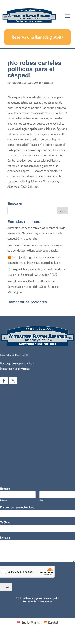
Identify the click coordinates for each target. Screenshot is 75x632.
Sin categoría (46, 82)
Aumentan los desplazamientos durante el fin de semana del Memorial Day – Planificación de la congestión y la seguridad (36, 233)
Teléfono (5, 522)
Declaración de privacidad (15, 368)
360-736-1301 (20, 355)
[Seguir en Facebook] (4, 380)
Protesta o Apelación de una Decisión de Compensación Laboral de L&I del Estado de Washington (33, 286)
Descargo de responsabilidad (17, 363)
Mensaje (6, 537)
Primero (3, 500)
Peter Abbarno (18, 82)
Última (42, 500)
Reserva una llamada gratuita (37, 37)
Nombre (6, 488)
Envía (6, 587)
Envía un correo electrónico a (18, 507)
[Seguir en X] (13, 380)
